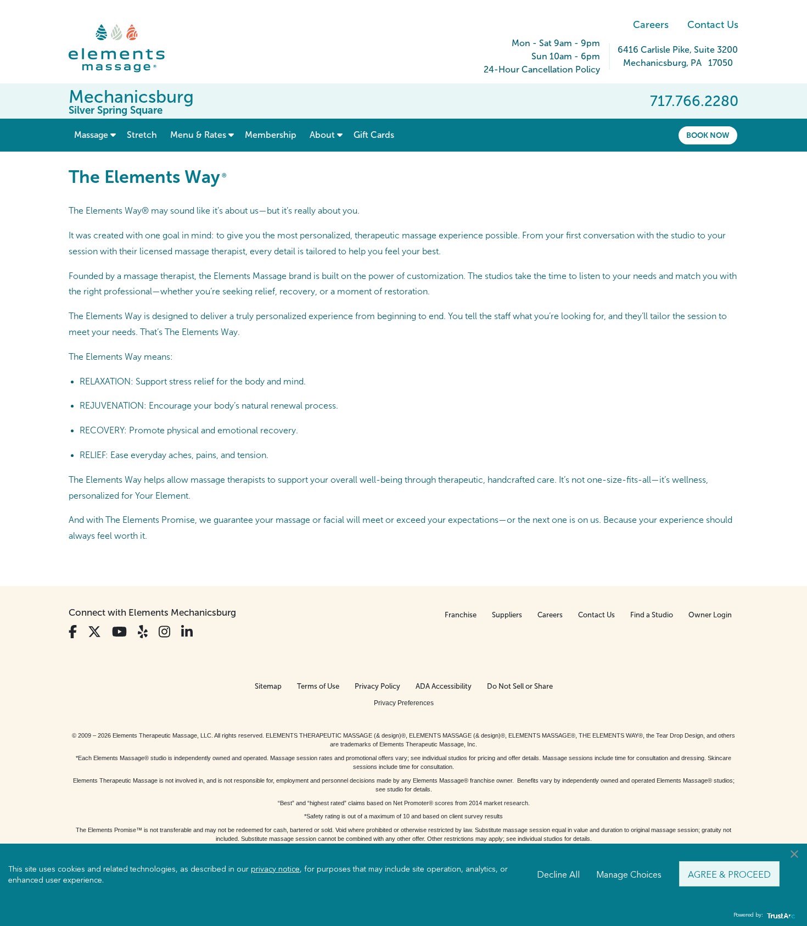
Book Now (708, 135)
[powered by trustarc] (779, 915)
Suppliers (507, 615)
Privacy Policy (377, 686)
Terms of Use (318, 686)
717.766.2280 (694, 101)
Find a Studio (651, 615)
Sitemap (268, 686)
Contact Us (712, 24)
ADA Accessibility (444, 686)
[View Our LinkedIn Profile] (187, 632)
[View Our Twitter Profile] (94, 632)
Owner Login (710, 615)
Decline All (558, 874)
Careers (651, 24)
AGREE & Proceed (729, 874)
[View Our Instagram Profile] (164, 632)
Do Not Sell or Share (520, 686)
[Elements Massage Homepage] (125, 48)
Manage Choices (629, 874)
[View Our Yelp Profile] (142, 632)
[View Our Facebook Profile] (72, 632)
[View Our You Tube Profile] (119, 632)
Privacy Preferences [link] (404, 703)
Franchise (461, 615)
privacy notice (275, 868)
